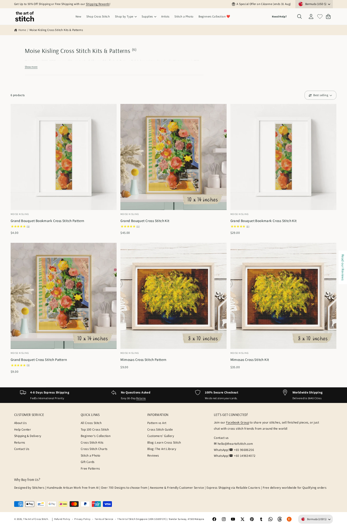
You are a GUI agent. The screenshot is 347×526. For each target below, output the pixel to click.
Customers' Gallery (160, 436)
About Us (20, 423)
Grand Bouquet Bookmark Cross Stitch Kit (263, 220)
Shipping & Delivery (27, 436)
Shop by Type (124, 16)
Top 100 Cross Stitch (95, 429)
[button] (125, 17)
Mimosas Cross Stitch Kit (249, 359)
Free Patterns (90, 468)
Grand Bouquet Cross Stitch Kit (144, 220)
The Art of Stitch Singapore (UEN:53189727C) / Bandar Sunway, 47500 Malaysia (160, 519)
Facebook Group (237, 422)
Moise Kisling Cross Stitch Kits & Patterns (56, 30)
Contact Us (22, 449)
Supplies (147, 16)
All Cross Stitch (91, 423)
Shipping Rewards (98, 4)
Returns (141, 398)
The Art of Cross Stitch (35, 519)
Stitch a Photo (90, 455)
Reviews (153, 455)
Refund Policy (62, 519)
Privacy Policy (82, 519)
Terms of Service (104, 519)
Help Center (22, 429)
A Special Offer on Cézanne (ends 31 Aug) (264, 4)
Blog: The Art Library (161, 449)
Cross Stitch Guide (160, 429)
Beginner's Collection (95, 436)
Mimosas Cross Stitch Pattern (143, 359)
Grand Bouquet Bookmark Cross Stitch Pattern (47, 220)
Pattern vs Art (156, 423)
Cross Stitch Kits (92, 442)
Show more (31, 66)
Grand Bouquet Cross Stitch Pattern (39, 359)
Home (22, 30)
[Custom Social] (289, 519)
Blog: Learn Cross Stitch (164, 442)
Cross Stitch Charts (94, 449)
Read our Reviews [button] (343, 267)
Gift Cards (88, 462)
